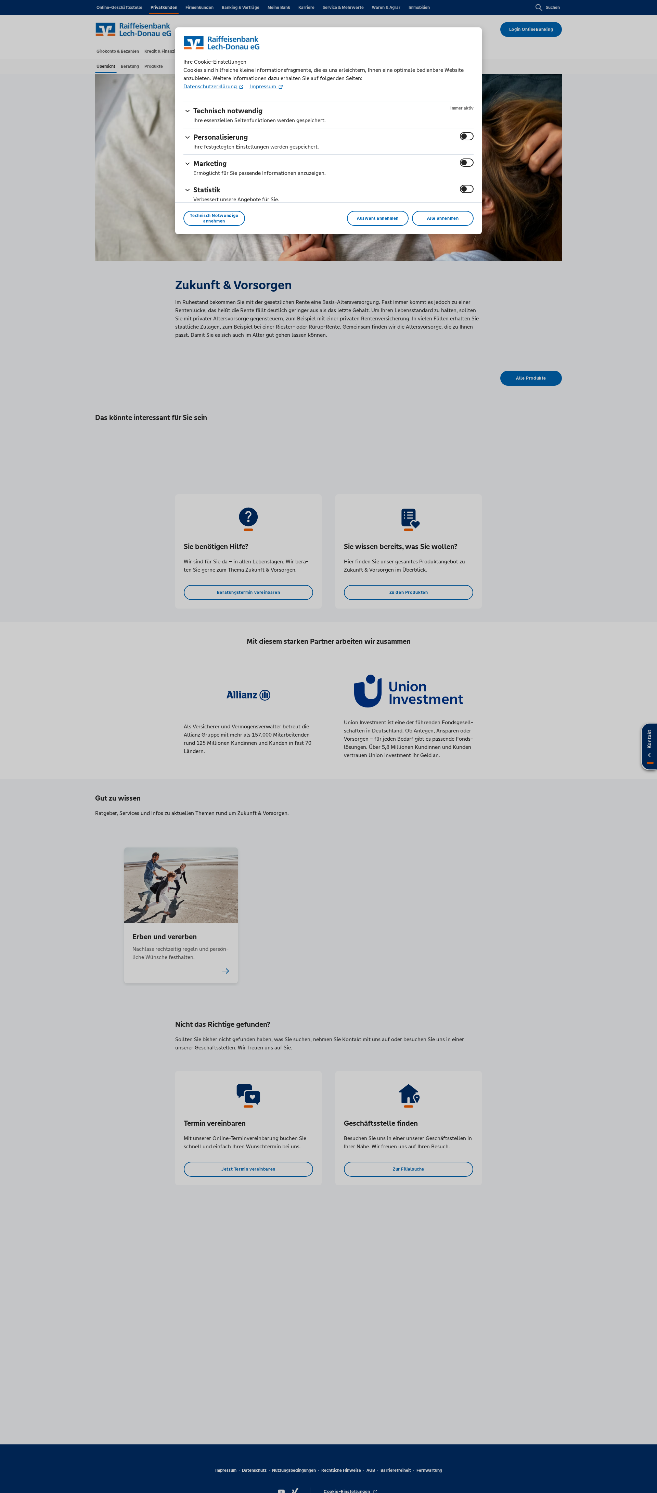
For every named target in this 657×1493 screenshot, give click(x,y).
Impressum (263, 86)
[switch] (467, 136)
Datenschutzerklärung (210, 86)
